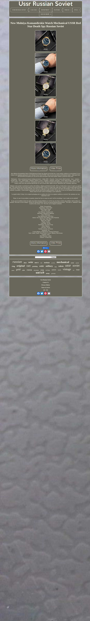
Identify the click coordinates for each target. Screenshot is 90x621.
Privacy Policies (45, 285)
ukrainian (36, 270)
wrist (30, 262)
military (49, 266)
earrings (48, 270)
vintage (67, 269)
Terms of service (45, 287)
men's (37, 262)
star (41, 262)
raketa (61, 266)
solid (77, 263)
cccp (42, 270)
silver (25, 262)
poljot (23, 270)
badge (56, 266)
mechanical (63, 262)
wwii (59, 270)
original (21, 266)
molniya (47, 262)
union (54, 270)
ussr (68, 265)
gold (18, 269)
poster (13, 270)
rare (29, 265)
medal (72, 262)
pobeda (53, 273)
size (73, 270)
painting (35, 266)
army (48, 273)
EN (44, 290)
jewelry (53, 262)
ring (13, 266)
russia (29, 270)
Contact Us (46, 282)
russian (17, 261)
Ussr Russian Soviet (45, 280)
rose (78, 269)
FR (47, 290)
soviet (76, 265)
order (41, 266)
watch (40, 272)
